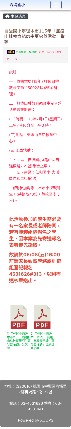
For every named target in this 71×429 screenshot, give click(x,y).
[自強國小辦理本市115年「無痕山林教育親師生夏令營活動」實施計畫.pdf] (42, 317)
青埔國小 (17, 5)
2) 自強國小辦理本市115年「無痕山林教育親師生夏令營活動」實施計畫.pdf (42, 341)
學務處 (33, 52)
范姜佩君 (21, 52)
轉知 (11, 51)
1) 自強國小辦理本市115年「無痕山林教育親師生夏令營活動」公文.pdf (19, 341)
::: (4, 11)
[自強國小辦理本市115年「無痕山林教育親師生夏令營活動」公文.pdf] (19, 317)
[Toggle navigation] (56, 5)
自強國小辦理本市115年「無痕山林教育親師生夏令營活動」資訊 (34, 36)
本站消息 (18, 16)
